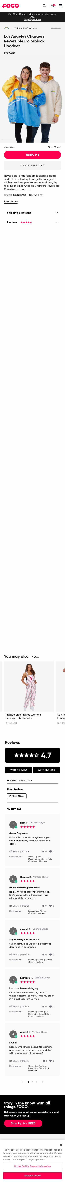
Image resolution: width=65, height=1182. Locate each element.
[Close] (61, 1145)
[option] (32, 17)
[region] (32, 1161)
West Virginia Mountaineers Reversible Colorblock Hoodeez (40, 859)
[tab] (18, 770)
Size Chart (54, 147)
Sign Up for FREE (23, 1123)
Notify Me (32, 155)
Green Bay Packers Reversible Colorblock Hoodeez (38, 1068)
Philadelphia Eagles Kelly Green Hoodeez (40, 961)
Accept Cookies (32, 1176)
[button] (15, 851)
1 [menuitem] (28, 1082)
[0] (52, 5)
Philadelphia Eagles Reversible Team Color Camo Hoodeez (39, 1014)
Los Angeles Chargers (24, 28)
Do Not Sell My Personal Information (32, 1166)
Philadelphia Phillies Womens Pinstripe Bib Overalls (23, 717)
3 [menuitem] (36, 1082)
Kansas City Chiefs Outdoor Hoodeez (37, 912)
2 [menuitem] (32, 1082)
